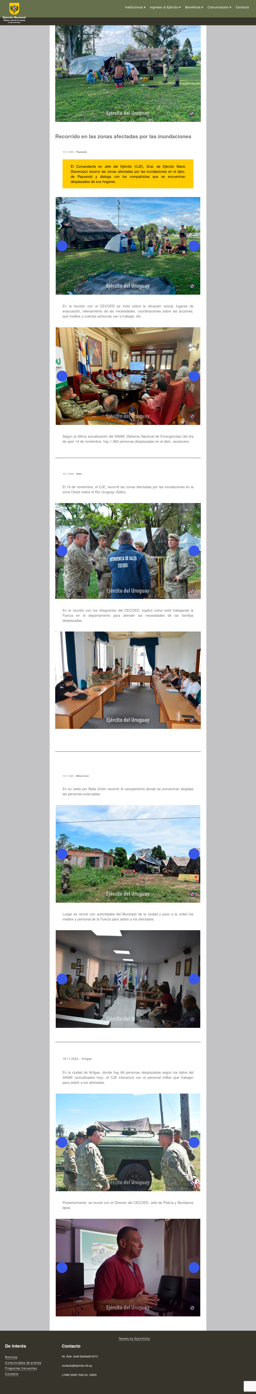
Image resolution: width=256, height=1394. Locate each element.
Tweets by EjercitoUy (134, 1338)
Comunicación (218, 7)
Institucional (134, 7)
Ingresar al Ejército (164, 7)
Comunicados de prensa (23, 1363)
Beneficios (193, 7)
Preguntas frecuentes (21, 1368)
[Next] (194, 245)
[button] (128, 246)
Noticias (11, 1357)
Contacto (242, 7)
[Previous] (62, 245)
